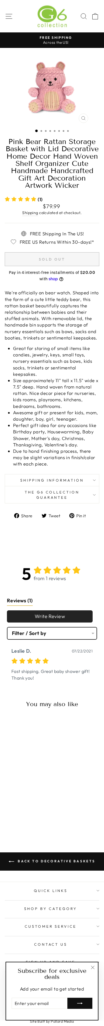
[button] (23, 199)
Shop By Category (50, 908)
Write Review (50, 616)
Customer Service (51, 926)
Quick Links (51, 890)
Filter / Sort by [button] (29, 633)
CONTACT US (50, 944)
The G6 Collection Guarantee (52, 495)
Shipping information (52, 480)
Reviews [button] (20, 600)
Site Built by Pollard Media (52, 1021)
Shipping (30, 212)
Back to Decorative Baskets (55, 861)
